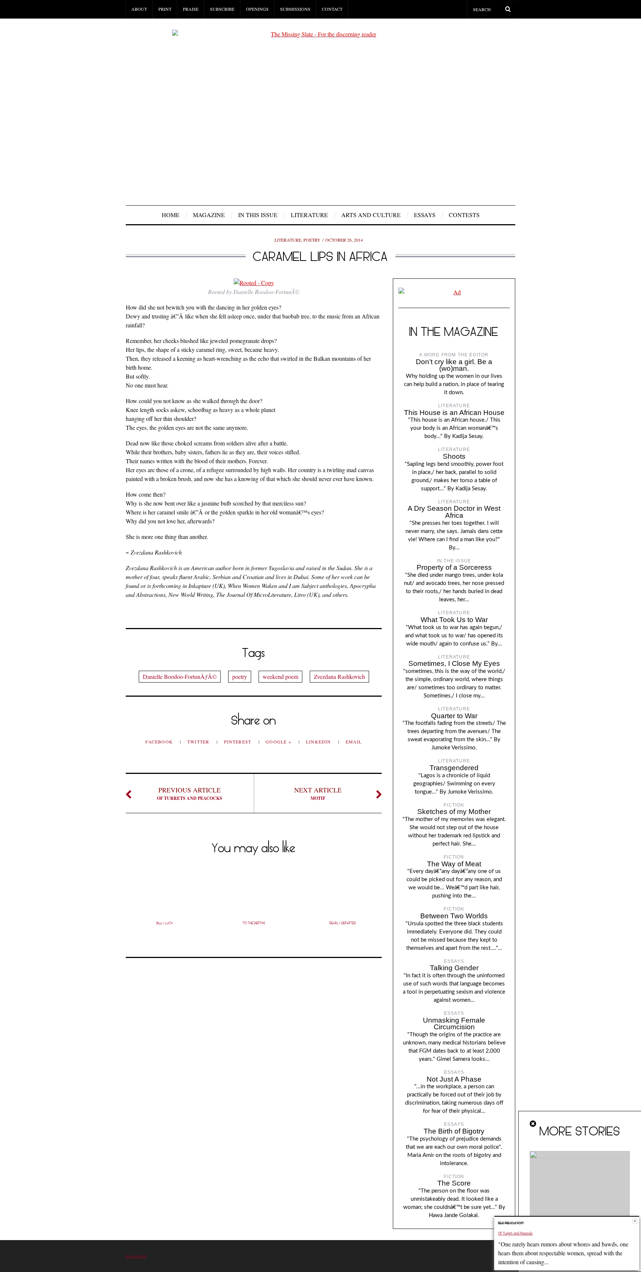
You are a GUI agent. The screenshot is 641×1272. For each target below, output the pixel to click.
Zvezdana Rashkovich (339, 676)
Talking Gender (454, 968)
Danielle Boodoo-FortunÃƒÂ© (180, 676)
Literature (309, 215)
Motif (318, 793)
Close (634, 1221)
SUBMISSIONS (295, 9)
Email (354, 742)
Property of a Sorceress (454, 567)
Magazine (209, 215)
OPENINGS (257, 9)
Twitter (199, 742)
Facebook (159, 742)
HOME (171, 215)
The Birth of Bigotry (454, 1131)
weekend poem (280, 676)
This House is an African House (454, 412)
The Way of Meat (454, 864)
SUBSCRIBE (222, 9)
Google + (279, 742)
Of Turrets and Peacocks (189, 793)
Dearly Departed (342, 923)
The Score (454, 1183)
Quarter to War (454, 716)
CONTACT (332, 9)
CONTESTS (464, 215)
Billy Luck (165, 923)
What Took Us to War (454, 620)
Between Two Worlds (454, 916)
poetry (239, 676)
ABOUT (139, 9)
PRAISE (190, 9)
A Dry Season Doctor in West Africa (454, 511)
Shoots (454, 456)
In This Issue (257, 215)
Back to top (136, 1256)
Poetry (311, 240)
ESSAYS (424, 215)
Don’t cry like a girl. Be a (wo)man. (454, 365)
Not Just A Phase (454, 1079)
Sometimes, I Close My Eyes (454, 663)
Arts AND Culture (371, 215)
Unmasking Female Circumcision (454, 1023)
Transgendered (454, 768)
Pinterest (238, 742)
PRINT (164, 9)
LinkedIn (319, 742)
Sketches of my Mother (454, 811)
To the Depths (254, 923)
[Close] (533, 1124)
